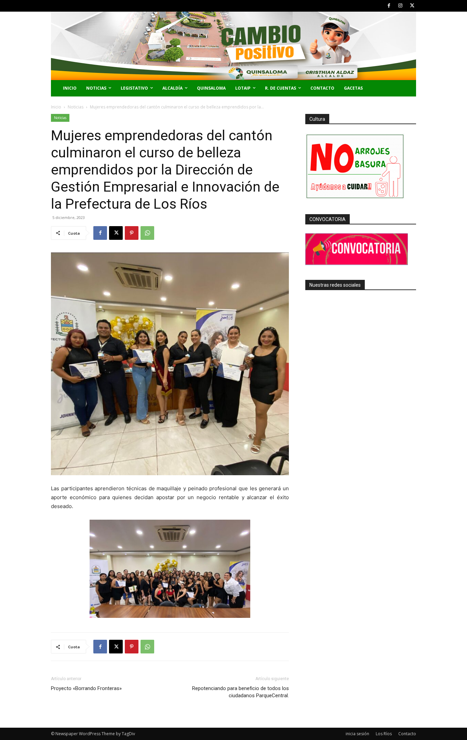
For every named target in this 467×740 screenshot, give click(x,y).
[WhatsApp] (147, 233)
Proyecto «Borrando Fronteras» (86, 688)
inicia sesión (357, 734)
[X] (412, 6)
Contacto (407, 734)
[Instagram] (400, 6)
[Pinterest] (131, 233)
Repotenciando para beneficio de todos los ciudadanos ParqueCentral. (240, 692)
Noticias (75, 107)
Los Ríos (384, 734)
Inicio (56, 107)
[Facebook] (389, 6)
